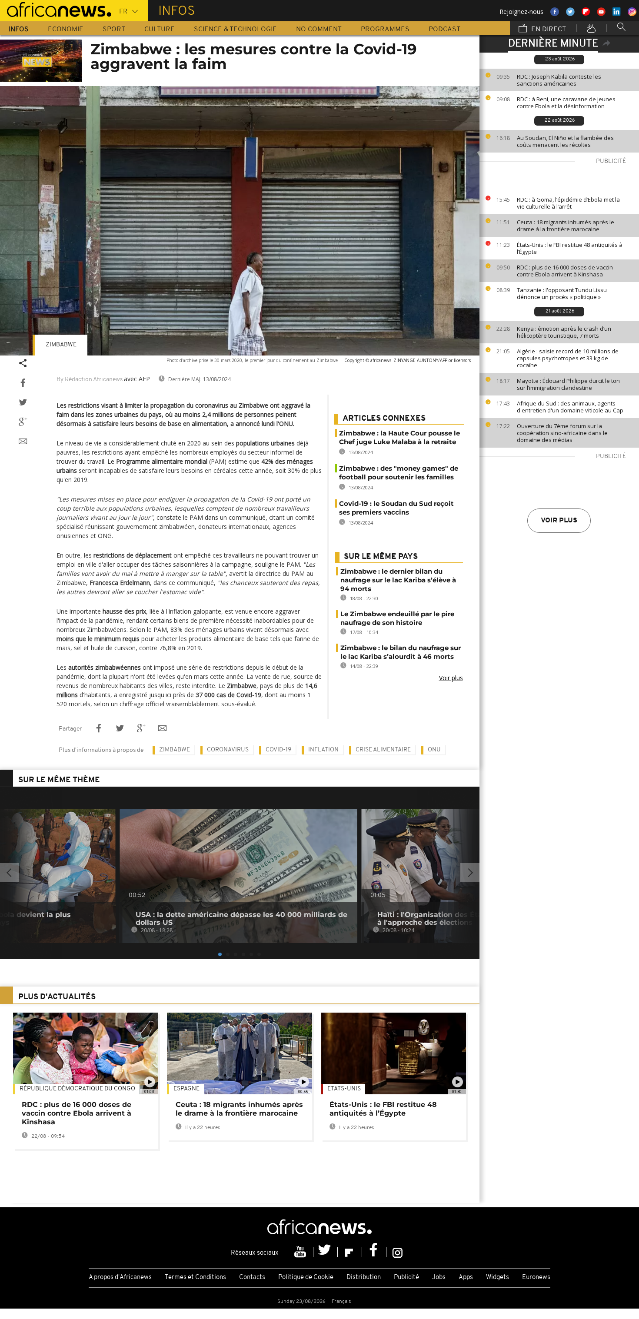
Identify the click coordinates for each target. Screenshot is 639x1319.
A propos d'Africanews (120, 1277)
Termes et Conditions (195, 1277)
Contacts (252, 1277)
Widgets (497, 1277)
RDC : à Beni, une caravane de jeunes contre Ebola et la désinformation (566, 103)
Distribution (363, 1277)
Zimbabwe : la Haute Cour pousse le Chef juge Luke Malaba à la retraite (399, 437)
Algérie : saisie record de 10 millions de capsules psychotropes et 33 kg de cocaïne (568, 358)
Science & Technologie (235, 29)
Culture (159, 29)
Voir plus (559, 520)
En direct (547, 29)
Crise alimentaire (383, 750)
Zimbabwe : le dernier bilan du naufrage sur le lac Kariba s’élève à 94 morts (398, 580)
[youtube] (301, 1252)
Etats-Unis (344, 1089)
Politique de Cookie (305, 1277)
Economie (65, 29)
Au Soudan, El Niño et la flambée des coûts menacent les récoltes (565, 141)
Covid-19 (278, 750)
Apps (466, 1277)
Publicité (406, 1277)
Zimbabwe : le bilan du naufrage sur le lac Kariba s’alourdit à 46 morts (400, 652)
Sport (114, 29)
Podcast (444, 29)
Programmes (385, 29)
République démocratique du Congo (77, 1089)
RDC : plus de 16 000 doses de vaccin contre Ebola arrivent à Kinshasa (565, 271)
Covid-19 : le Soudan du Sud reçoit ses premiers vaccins (396, 507)
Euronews (536, 1277)
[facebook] (374, 1252)
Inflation (323, 750)
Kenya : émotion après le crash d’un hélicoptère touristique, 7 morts (564, 332)
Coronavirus (228, 750)
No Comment (319, 29)
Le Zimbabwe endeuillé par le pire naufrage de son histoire (397, 618)
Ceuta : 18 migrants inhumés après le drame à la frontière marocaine (565, 226)
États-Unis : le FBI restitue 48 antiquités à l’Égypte (569, 248)
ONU (434, 750)
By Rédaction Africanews (90, 379)
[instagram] (397, 1252)
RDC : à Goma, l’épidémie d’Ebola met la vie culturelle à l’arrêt (568, 203)
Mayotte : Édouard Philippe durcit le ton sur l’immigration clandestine (568, 384)
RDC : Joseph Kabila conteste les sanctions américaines (559, 80)
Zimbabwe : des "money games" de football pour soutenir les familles (398, 472)
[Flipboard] (350, 1252)
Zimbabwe (61, 345)
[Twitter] (325, 1252)
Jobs (439, 1277)
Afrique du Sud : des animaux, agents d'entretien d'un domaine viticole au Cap (570, 407)
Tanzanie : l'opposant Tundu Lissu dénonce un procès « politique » (562, 293)
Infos (19, 29)
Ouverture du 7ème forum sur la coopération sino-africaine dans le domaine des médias (562, 432)
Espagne (186, 1089)
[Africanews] (55, 8)
